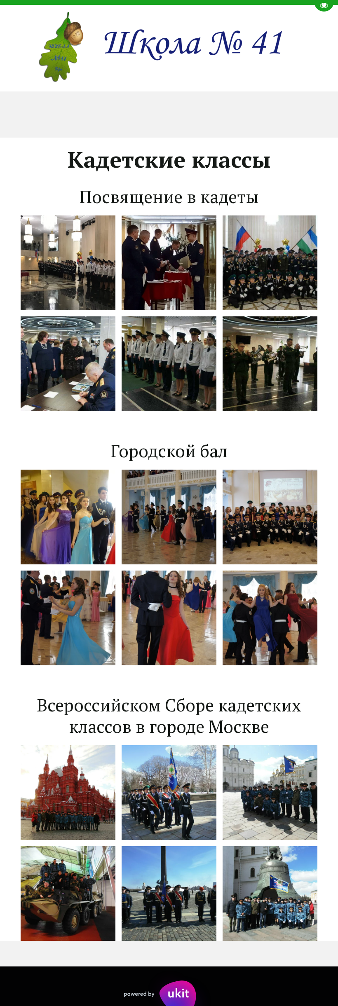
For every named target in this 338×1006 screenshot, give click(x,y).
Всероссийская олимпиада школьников (185, 114)
